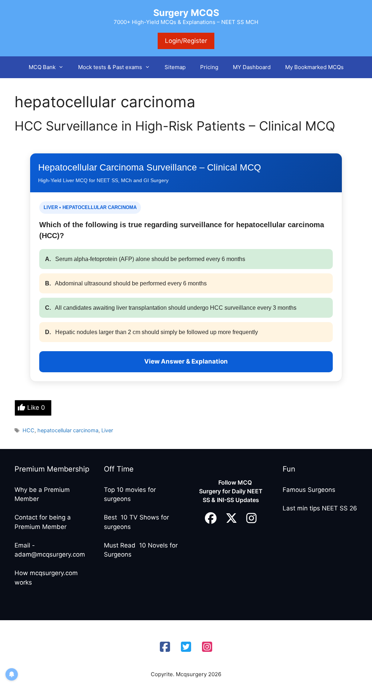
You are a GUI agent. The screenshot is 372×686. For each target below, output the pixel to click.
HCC (29, 430)
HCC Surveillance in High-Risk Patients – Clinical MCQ (175, 125)
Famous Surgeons (309, 489)
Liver (107, 430)
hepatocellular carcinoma (67, 430)
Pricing (209, 67)
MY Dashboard (252, 67)
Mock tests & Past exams (110, 67)
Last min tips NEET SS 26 (320, 508)
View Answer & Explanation (186, 361)
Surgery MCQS (186, 12)
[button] (63, 67)
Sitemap (175, 67)
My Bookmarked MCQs (314, 67)
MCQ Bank (42, 67)
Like (36, 407)
